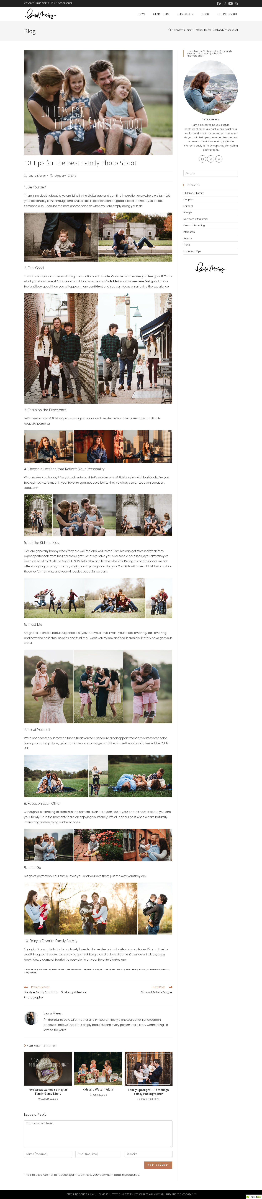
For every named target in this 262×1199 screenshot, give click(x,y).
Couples (188, 199)
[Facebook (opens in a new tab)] (219, 4)
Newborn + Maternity (195, 219)
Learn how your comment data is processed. (109, 1175)
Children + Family (193, 193)
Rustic (142, 969)
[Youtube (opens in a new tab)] (230, 4)
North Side (93, 969)
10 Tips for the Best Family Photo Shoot (217, 29)
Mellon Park (59, 969)
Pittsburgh (118, 969)
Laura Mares (37, 175)
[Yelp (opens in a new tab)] (236, 4)
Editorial (188, 206)
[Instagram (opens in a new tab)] (224, 4)
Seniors (187, 238)
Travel (187, 244)
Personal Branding (194, 225)
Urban (33, 972)
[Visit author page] (31, 1018)
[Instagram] (210, 158)
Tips (26, 972)
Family (34, 969)
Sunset (165, 969)
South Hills (153, 969)
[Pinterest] (218, 158)
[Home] (169, 29)
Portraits (132, 969)
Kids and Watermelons (98, 1089)
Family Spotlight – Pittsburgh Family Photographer (148, 1092)
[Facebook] (202, 158)
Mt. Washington (76, 969)
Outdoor (105, 969)
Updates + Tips (192, 251)
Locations (45, 969)
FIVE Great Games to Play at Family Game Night (48, 1092)
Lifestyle (187, 212)
